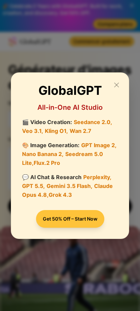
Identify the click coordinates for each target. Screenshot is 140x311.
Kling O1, (56, 130)
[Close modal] (116, 85)
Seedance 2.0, (93, 122)
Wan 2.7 (80, 130)
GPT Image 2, (99, 145)
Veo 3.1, (32, 130)
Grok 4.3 (60, 194)
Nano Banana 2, (43, 154)
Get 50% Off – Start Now (70, 219)
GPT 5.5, (33, 186)
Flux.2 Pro (47, 162)
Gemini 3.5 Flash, (69, 186)
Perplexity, (97, 177)
